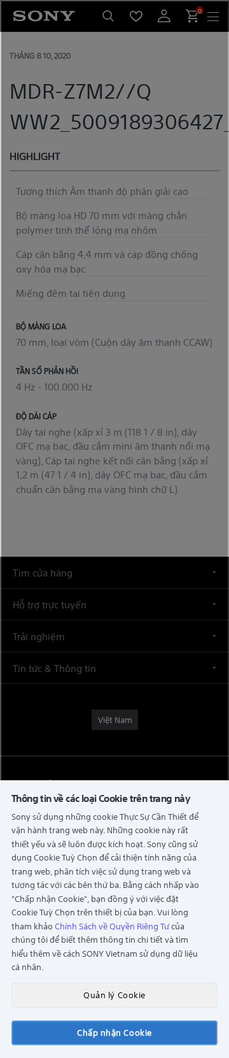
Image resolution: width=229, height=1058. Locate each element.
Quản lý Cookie (114, 995)
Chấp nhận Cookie (114, 1032)
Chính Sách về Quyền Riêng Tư (112, 926)
